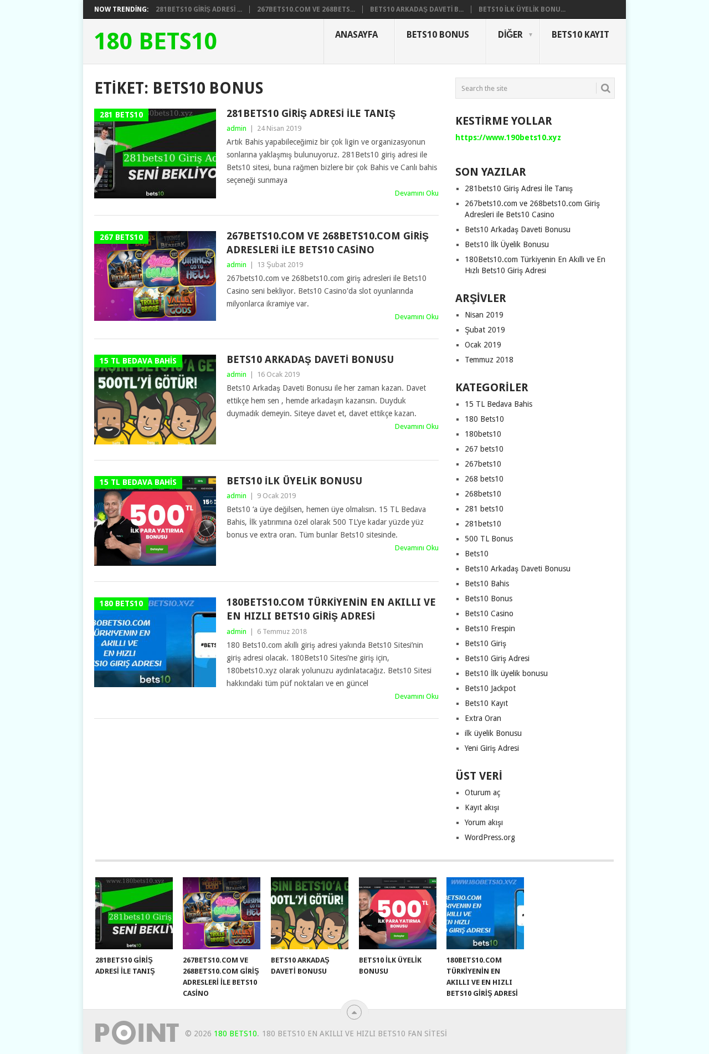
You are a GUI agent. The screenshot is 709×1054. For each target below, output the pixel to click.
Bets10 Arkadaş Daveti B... (417, 9)
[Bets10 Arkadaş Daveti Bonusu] (309, 913)
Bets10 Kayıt (580, 34)
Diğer (510, 34)
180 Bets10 (155, 41)
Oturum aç (482, 792)
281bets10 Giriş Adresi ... (199, 9)
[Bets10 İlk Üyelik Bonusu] (397, 913)
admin (236, 128)
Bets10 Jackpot (490, 688)
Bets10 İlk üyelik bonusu (506, 673)
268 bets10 (484, 478)
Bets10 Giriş (485, 643)
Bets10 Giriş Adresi (497, 658)
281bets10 (483, 523)
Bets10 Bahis (487, 583)
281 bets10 (484, 508)
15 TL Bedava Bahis (498, 404)
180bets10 (483, 433)
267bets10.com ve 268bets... (306, 9)
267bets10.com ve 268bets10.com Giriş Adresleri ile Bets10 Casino (328, 242)
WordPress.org (490, 837)
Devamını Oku (417, 193)
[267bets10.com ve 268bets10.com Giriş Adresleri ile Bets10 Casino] (221, 913)
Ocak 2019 (483, 344)
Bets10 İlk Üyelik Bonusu (294, 481)
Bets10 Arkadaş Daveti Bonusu (310, 359)
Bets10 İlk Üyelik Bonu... (522, 9)
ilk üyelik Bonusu (493, 733)
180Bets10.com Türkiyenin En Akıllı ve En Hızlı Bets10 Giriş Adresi (331, 609)
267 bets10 (484, 448)
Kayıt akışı (482, 807)
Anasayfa (356, 34)
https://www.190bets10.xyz (508, 137)
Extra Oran (483, 718)
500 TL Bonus (489, 538)
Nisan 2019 (484, 314)
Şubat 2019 (485, 329)
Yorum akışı (484, 822)
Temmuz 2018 (489, 359)
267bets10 (483, 463)
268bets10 (483, 493)
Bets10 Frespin (490, 628)
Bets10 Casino (489, 613)
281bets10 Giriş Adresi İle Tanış (311, 113)
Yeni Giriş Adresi (492, 748)
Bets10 (477, 553)
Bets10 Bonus (438, 34)
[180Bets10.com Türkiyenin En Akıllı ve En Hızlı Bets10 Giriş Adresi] (485, 913)
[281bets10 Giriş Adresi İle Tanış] (134, 913)
